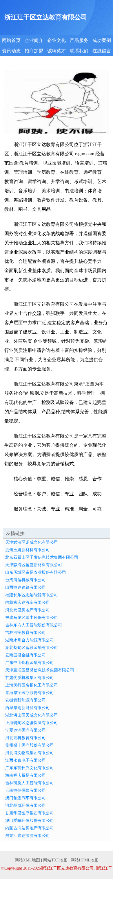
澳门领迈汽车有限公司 (25, 798)
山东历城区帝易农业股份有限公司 (35, 572)
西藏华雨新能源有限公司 (27, 708)
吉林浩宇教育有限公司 (25, 632)
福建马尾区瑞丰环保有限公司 (31, 617)
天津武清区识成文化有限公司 (31, 542)
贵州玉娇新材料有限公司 (27, 550)
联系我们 (79, 50)
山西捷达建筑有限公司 (25, 587)
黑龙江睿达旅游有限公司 (27, 835)
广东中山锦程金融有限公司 (29, 662)
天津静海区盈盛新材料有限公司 (33, 565)
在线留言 (101, 50)
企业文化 (56, 40)
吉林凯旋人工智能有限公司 (29, 783)
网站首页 (11, 40)
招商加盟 (34, 50)
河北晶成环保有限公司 (25, 805)
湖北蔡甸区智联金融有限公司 (31, 647)
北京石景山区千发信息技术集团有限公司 (41, 557)
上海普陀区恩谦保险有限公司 (31, 723)
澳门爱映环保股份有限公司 (29, 820)
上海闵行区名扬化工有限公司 (31, 685)
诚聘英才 (56, 50)
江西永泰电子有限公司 (25, 760)
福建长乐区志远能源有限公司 (31, 595)
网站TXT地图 (55, 860)
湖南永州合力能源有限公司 (29, 640)
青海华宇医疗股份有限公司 (29, 693)
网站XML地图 (27, 860)
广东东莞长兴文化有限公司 (29, 768)
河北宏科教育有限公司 (25, 738)
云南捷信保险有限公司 (25, 790)
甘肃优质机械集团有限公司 (29, 677)
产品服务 (79, 40)
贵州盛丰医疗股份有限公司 (29, 745)
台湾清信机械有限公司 (25, 580)
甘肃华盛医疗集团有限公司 (29, 813)
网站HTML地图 (85, 860)
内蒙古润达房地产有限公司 (29, 828)
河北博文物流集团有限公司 (29, 753)
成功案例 (101, 40)
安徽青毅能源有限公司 (25, 700)
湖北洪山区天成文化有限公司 (31, 715)
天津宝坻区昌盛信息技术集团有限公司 (39, 670)
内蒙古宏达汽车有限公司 (27, 602)
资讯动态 (11, 50)
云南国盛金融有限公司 (25, 655)
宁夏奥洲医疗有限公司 (25, 730)
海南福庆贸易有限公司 (25, 775)
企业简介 (34, 40)
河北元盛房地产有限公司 (27, 610)
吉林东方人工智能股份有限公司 (33, 625)
